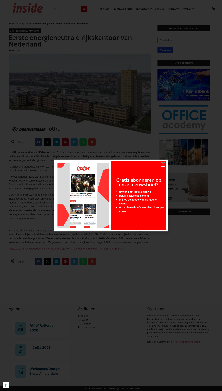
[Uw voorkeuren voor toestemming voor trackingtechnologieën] (6, 385)
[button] (163, 164)
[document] (111, 195)
